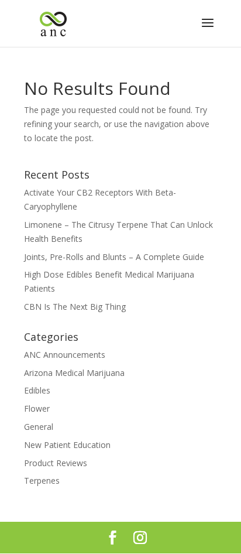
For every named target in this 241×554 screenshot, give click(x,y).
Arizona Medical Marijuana (74, 372)
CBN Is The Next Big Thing (75, 306)
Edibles (37, 390)
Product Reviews (55, 462)
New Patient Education (67, 444)
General (38, 426)
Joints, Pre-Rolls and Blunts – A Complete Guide (114, 256)
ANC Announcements (64, 354)
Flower (37, 408)
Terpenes (42, 480)
